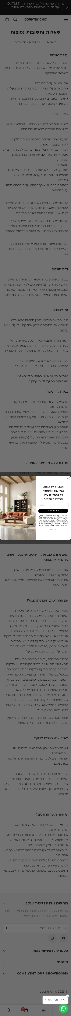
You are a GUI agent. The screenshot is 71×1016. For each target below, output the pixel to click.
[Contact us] (63, 1008)
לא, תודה (53, 529)
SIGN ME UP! (53, 511)
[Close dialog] (68, 478)
